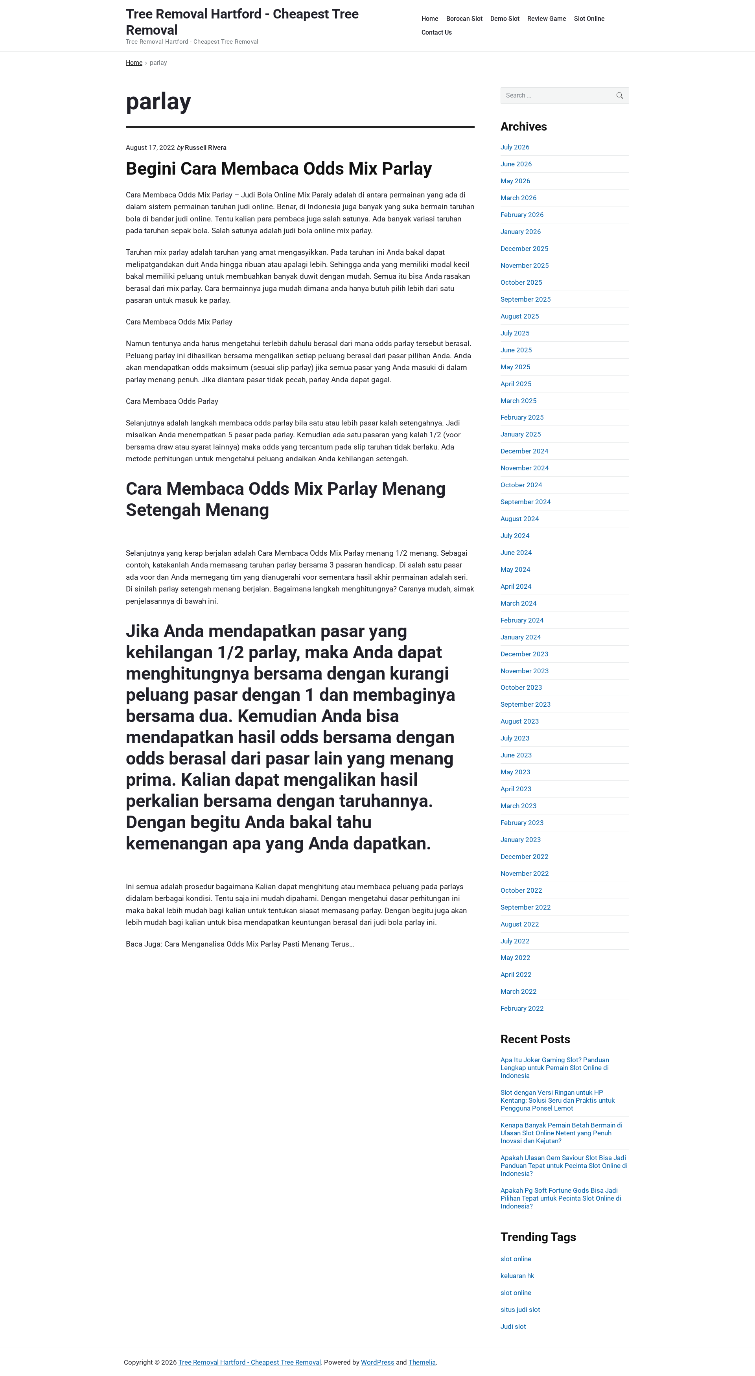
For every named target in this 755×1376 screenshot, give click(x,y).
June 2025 (516, 350)
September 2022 (526, 907)
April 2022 (516, 974)
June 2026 (516, 164)
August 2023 (520, 721)
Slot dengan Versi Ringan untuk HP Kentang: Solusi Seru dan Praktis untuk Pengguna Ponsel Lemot (558, 1100)
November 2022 (525, 873)
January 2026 (521, 232)
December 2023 (525, 654)
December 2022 (525, 856)
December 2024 (525, 451)
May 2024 (515, 569)
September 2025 (526, 299)
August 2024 (520, 519)
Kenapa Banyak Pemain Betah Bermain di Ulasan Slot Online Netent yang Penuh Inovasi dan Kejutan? (561, 1133)
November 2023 (525, 671)
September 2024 (526, 502)
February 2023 (522, 823)
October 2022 (521, 890)
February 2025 (522, 417)
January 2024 (521, 637)
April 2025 (516, 384)
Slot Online (589, 18)
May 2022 (515, 958)
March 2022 (519, 991)
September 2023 (526, 704)
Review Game (546, 18)
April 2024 (516, 586)
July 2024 (515, 536)
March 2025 (519, 401)
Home (430, 18)
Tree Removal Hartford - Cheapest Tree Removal (250, 1362)
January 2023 (521, 840)
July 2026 (515, 147)
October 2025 (521, 282)
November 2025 (525, 265)
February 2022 (522, 1008)
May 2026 (515, 181)
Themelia (422, 1362)
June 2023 (516, 755)
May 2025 (515, 367)
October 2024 (521, 485)
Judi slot (513, 1326)
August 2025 (520, 316)
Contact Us (437, 32)
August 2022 (520, 924)
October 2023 (521, 687)
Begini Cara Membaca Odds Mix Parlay (279, 168)
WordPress (377, 1362)
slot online (516, 1259)
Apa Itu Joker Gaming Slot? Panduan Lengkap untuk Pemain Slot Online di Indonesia (555, 1067)
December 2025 (525, 248)
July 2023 (515, 738)
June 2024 (516, 552)
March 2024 (519, 603)
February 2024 (522, 620)
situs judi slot (520, 1309)
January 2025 (521, 434)
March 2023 (519, 806)
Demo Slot (504, 18)
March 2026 (519, 198)
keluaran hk (517, 1276)
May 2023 (515, 772)
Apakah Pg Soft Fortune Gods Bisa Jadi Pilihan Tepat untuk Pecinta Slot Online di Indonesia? (561, 1198)
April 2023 (516, 789)
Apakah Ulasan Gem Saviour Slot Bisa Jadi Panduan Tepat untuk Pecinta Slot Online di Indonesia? (564, 1165)
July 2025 (515, 333)
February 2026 (522, 215)
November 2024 (525, 468)
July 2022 (515, 941)
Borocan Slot (464, 18)
